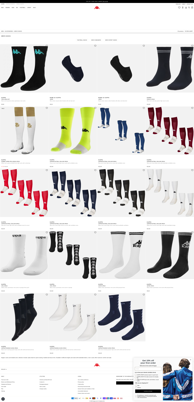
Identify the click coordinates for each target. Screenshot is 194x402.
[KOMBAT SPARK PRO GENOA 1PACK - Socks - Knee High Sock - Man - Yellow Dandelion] (5, 158)
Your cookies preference (83, 379)
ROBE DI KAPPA (20, 4)
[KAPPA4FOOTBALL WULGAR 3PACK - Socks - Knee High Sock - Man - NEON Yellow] (51, 158)
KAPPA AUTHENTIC (10, 4)
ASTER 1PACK (111, 286)
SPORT (29, 7)
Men (2, 31)
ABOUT (184, 4)
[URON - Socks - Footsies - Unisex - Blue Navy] (51, 96)
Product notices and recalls (84, 393)
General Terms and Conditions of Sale (86, 388)
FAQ (2, 388)
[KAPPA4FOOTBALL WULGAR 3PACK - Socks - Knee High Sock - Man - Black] (53, 158)
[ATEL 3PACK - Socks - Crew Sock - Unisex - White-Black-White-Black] (2, 283)
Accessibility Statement (83, 391)
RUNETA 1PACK (158, 99)
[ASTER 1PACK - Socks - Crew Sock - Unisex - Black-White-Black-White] (102, 283)
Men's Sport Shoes (111, 40)
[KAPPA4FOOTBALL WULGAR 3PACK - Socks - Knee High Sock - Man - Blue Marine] (56, 158)
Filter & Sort (189, 31)
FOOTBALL (22, 7)
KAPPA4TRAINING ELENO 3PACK (17, 348)
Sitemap (3, 391)
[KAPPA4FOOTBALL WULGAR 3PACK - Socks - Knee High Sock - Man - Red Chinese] (2, 220)
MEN (2, 7)
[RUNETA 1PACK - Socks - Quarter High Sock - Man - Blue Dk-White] (148, 96)
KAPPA (2, 4)
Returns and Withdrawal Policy (8, 382)
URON (62, 99)
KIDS (13, 7)
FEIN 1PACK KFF (13, 99)
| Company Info (101, 401)
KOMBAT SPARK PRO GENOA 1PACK (15, 161)
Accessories (9, 31)
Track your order (4, 379)
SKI (17, 7)
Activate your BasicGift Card (46, 379)
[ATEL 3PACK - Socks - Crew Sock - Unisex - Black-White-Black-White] (5, 283)
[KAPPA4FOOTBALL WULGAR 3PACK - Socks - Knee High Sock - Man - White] (148, 220)
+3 (11, 220)
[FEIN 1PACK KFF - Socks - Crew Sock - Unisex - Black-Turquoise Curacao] (2, 96)
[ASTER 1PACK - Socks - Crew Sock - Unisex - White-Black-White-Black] (99, 283)
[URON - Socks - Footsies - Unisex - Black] (53, 96)
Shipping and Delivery (6, 384)
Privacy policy (81, 382)
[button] (3, 399)
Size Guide (3, 386)
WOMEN (8, 7)
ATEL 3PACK (15, 286)
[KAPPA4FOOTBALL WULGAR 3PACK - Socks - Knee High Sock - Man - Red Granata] (148, 158)
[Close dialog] (190, 359)
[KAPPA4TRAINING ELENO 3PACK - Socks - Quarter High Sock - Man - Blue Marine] (7, 345)
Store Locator (42, 386)
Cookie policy (81, 384)
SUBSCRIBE (148, 391)
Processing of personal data (84, 386)
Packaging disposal (44, 384)
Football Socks (82, 40)
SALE (34, 7)
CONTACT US (190, 4)
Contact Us (42, 382)
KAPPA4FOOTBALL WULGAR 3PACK (63, 161)
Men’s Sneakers (96, 40)
